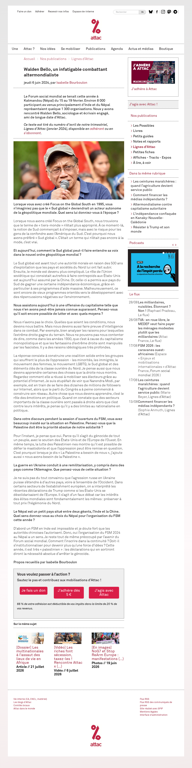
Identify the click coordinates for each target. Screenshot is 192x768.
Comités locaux (22, 705)
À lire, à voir (142, 163)
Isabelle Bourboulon (71, 82)
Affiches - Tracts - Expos (152, 157)
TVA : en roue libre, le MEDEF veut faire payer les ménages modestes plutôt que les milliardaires (156, 328)
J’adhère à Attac (144, 89)
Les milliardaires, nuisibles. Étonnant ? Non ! (154, 307)
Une (15, 49)
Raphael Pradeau (161, 311)
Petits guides (143, 136)
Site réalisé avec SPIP (151, 709)
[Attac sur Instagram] (163, 11)
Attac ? (29, 49)
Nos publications (53, 59)
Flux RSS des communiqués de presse (156, 704)
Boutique (166, 49)
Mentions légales (149, 712)
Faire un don (24, 11)
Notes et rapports (146, 141)
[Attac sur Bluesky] (151, 11)
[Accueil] (96, 29)
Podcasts (136, 243)
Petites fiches (143, 152)
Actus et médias (140, 49)
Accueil (29, 59)
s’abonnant (32, 133)
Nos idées (47, 49)
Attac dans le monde (24, 709)
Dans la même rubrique (147, 173)
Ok (142, 12)
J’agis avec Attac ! (143, 104)
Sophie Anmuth (151, 410)
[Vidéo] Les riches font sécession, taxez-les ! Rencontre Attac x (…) (68, 657)
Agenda (117, 49)
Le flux (134, 294)
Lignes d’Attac (82, 59)
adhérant (97, 129)
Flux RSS (144, 699)
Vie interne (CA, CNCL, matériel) (30, 699)
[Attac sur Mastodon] (169, 11)
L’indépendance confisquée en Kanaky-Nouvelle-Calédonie (153, 218)
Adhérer (39, 11)
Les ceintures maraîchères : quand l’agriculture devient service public (153, 186)
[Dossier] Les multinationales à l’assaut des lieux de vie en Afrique (30, 655)
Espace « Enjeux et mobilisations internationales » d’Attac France (157, 363)
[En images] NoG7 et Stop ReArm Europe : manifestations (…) (108, 653)
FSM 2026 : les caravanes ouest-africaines (151, 350)
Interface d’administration (153, 715)
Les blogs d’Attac (22, 702)
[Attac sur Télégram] (175, 11)
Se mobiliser (70, 49)
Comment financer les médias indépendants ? (156, 406)
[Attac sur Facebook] (157, 11)
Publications (95, 49)
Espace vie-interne (83, 11)
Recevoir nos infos (58, 11)
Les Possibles (143, 125)
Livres (137, 131)
